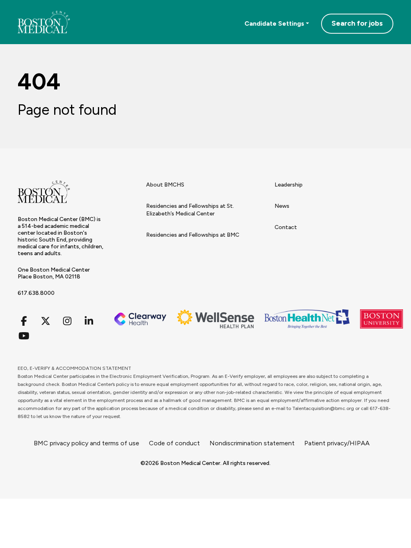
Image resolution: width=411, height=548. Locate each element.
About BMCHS (165, 184)
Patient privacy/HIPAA (337, 443)
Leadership (289, 184)
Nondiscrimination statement (252, 443)
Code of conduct (174, 443)
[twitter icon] (45, 321)
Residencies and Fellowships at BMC (192, 234)
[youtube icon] (24, 336)
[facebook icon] (24, 321)
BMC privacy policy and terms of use (86, 443)
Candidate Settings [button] (274, 23)
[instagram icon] (67, 321)
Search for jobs (357, 23)
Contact (286, 227)
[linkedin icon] (89, 321)
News (282, 206)
